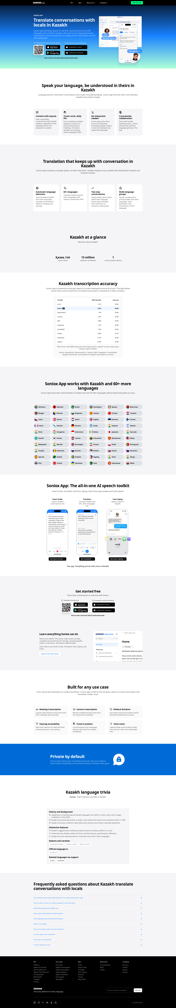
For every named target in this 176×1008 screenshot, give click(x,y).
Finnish (132, 419)
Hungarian (61, 432)
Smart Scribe (82, 967)
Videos (102, 970)
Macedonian (116, 438)
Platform (36, 965)
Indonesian (79, 432)
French (40, 426)
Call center (59, 965)
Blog (101, 967)
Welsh (132, 463)
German (78, 426)
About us (125, 965)
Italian (95, 432)
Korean (59, 438)
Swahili (59, 457)
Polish (114, 444)
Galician (60, 426)
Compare (37, 979)
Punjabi (41, 451)
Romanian (60, 451)
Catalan (96, 413)
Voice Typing (82, 972)
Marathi (60, 444)
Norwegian (79, 444)
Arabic (77, 407)
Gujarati (115, 426)
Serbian (96, 451)
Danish (59, 419)
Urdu (95, 463)
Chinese (114, 413)
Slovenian (133, 451)
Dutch (77, 419)
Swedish (78, 457)
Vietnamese (116, 463)
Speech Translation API (41, 972)
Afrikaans (41, 407)
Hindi (40, 432)
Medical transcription (63, 967)
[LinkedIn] (35, 1003)
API (71, 3)
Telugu (132, 457)
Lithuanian (97, 438)
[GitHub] (39, 1003)
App (79, 3)
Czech (40, 419)
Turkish (59, 463)
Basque (114, 407)
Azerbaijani (97, 407)
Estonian (115, 419)
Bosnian (60, 413)
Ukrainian (78, 463)
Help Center (82, 979)
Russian (78, 451)
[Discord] (47, 1003)
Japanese (115, 432)
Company (103, 3)
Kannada (133, 432)
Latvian (78, 438)
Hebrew (133, 426)
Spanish (41, 457)
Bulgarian (78, 413)
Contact (125, 967)
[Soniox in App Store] (51, 1003)
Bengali (41, 413)
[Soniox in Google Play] (56, 1003)
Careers (125, 970)
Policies (125, 972)
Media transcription (62, 970)
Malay (132, 438)
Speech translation (62, 974)
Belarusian (134, 407)
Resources (90, 3)
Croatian (133, 413)
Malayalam (42, 444)
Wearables (59, 979)
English (96, 419)
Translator (81, 970)
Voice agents (60, 977)
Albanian (60, 407)
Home (80, 965)
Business (81, 974)
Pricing (36, 982)
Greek (95, 426)
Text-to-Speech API (40, 970)
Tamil (114, 457)
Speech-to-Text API (40, 967)
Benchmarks (38, 977)
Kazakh (41, 438)
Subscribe (138, 990)
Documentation (39, 974)
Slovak (114, 451)
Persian (96, 444)
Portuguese (134, 444)
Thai (40, 463)
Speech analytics (61, 972)
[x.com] (43, 1003)
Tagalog (96, 457)
